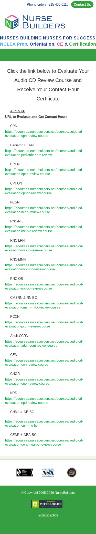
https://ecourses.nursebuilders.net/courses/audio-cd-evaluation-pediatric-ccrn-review (44, 153)
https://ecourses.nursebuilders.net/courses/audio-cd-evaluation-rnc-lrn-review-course (44, 248)
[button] (92, 55)
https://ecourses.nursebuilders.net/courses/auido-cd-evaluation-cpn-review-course (44, 134)
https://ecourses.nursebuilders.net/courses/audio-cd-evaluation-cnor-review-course (44, 381)
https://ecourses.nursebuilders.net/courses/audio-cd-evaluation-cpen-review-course (44, 172)
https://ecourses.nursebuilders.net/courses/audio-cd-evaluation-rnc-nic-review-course (44, 229)
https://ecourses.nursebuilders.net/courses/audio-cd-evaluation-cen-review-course (44, 362)
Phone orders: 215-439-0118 (47, 4)
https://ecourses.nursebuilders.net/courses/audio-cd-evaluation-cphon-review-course (44, 191)
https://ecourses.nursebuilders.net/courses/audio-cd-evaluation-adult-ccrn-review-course (44, 343)
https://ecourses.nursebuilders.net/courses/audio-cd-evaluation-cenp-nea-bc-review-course (44, 442)
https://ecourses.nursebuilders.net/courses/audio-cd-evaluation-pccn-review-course (44, 324)
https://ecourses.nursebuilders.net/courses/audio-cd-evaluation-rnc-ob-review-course (44, 286)
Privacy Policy (48, 515)
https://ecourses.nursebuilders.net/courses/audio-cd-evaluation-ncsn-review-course (44, 210)
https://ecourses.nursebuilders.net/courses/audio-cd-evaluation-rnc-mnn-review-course (44, 267)
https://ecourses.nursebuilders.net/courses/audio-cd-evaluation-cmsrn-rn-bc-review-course (44, 305)
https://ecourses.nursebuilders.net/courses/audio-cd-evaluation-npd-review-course (44, 401)
